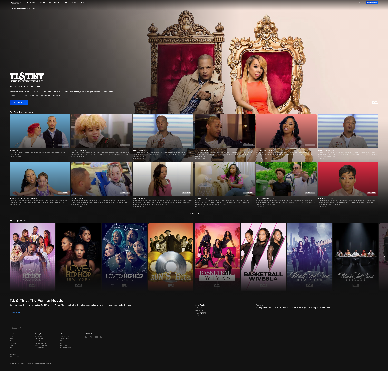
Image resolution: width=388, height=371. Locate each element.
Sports (11, 347)
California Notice (39, 347)
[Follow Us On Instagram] (101, 337)
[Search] (88, 3)
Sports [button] (74, 3)
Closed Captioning (65, 338)
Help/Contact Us (64, 336)
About (34, 8)
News (82, 3)
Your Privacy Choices (40, 343)
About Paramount (65, 345)
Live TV (65, 3)
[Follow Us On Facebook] (86, 337)
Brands (12, 349)
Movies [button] (42, 3)
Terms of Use (38, 336)
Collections (13, 343)
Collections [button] (54, 3)
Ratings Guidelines (65, 341)
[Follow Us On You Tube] (96, 337)
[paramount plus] (15, 2)
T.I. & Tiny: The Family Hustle (20, 8)
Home (25, 3)
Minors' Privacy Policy (41, 345)
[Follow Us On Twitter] (91, 337)
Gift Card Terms (39, 338)
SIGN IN (360, 3)
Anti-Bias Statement (65, 347)
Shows (11, 338)
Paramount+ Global (15, 356)
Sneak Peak (13, 354)
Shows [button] (33, 3)
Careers (62, 343)
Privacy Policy (38, 341)
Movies (12, 341)
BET (201, 316)
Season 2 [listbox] (28, 112)
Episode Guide (15, 312)
